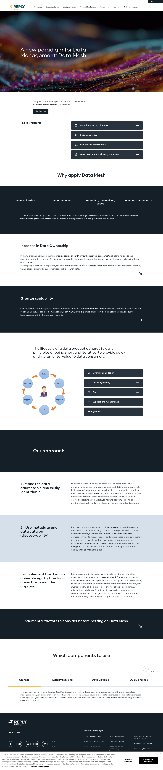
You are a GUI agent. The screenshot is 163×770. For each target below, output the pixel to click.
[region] (81, 760)
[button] (40, 111)
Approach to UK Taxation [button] (143, 743)
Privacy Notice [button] (94, 741)
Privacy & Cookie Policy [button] (92, 736)
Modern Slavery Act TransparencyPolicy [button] (116, 749)
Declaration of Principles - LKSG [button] (143, 737)
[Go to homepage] (19, 7)
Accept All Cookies (148, 760)
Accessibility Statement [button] (142, 749)
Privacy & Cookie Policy (39, 766)
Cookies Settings (128, 760)
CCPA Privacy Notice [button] (116, 741)
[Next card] (152, 669)
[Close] (160, 754)
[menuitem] (38, 7)
